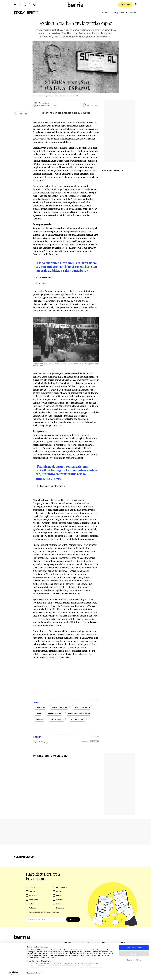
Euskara (113, 13)
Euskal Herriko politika (82, 707)
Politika (105, 13)
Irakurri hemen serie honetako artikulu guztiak (66, 112)
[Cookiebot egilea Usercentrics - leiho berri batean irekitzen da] (13, 973)
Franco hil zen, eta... (77, 719)
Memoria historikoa (54, 713)
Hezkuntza (122, 13)
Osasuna (132, 13)
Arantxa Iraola (44, 103)
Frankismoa (39, 719)
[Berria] (22, 938)
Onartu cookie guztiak (134, 948)
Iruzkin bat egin (41, 742)
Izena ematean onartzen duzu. (44, 912)
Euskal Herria (40, 707)
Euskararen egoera (56, 719)
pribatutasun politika (44, 912)
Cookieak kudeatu (33, 973)
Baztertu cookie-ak (134, 960)
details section (97, 967)
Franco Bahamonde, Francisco (78, 713)
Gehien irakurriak (112, 170)
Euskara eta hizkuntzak (59, 707)
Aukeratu (132, 954)
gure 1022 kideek (39, 950)
